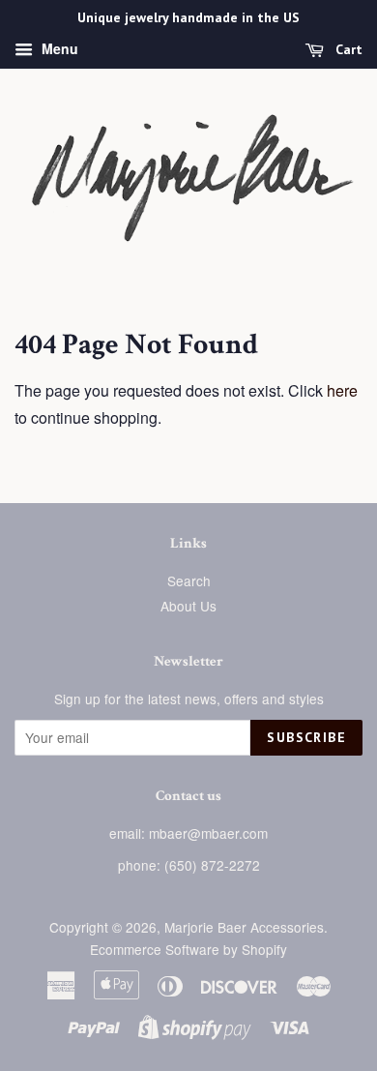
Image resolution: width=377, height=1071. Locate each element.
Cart (347, 49)
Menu (58, 48)
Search (189, 580)
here (342, 390)
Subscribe (306, 737)
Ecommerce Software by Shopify (188, 949)
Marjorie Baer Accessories (244, 927)
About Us (188, 605)
